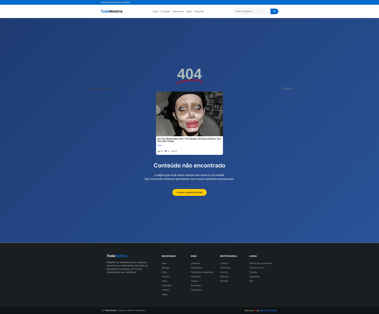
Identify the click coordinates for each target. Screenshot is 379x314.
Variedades (196, 290)
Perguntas (199, 11)
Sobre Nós (225, 267)
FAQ (251, 281)
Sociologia (196, 285)
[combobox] (252, 11)
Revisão (224, 281)
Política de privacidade (260, 263)
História (165, 290)
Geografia (166, 285)
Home (155, 11)
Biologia (165, 267)
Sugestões (254, 276)
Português (165, 11)
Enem (164, 272)
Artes (164, 263)
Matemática (178, 11)
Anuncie (224, 272)
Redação (224, 276)
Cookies (253, 272)
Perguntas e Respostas (202, 272)
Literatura (195, 263)
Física (164, 281)
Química (195, 281)
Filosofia (166, 276)
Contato (224, 263)
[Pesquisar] (274, 11)
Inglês (189, 11)
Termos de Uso (256, 267)
